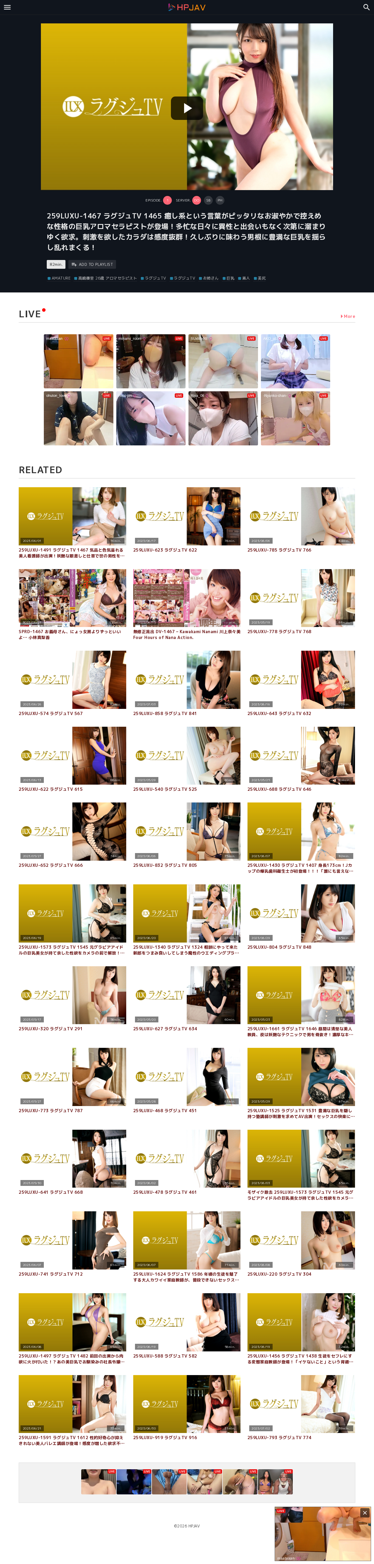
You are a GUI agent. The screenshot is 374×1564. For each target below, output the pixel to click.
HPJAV (194, 1526)
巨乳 (230, 278)
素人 (246, 278)
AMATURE (61, 278)
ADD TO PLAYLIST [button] (96, 264)
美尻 (262, 278)
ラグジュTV (155, 278)
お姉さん (211, 278)
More (349, 316)
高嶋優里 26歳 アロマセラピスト (107, 278)
